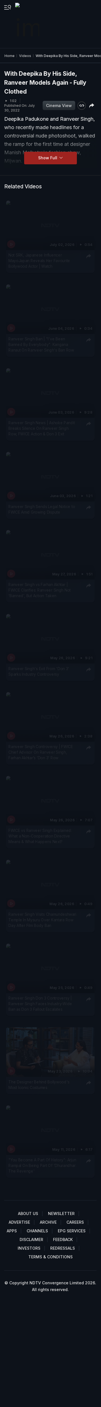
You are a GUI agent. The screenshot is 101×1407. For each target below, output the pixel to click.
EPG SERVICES (72, 1230)
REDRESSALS (62, 1248)
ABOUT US (28, 1213)
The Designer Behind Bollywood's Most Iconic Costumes (39, 1084)
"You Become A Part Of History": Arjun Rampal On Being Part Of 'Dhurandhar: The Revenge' (42, 1166)
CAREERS (75, 1222)
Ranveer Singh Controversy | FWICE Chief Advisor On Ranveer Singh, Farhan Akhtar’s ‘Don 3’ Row (40, 752)
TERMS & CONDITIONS (50, 1256)
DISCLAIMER (31, 1239)
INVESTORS (29, 1248)
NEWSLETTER (61, 1213)
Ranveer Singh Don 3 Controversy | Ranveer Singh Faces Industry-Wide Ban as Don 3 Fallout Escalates (40, 1004)
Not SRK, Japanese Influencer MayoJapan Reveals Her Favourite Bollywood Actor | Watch (39, 261)
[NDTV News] (27, 24)
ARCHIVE (48, 1222)
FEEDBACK (63, 1239)
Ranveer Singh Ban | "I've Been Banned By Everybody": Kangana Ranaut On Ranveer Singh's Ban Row (41, 345)
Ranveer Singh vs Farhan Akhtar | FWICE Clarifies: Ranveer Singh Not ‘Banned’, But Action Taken (39, 590)
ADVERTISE (19, 1222)
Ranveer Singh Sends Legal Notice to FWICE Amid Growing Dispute (41, 509)
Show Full (48, 157)
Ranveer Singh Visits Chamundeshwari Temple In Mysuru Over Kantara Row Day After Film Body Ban (42, 920)
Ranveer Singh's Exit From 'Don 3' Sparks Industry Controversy (38, 671)
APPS (12, 1230)
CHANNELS (37, 1230)
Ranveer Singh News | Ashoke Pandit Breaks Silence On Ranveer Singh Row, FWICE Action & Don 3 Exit (41, 428)
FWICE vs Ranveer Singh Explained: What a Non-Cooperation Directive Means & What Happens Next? (40, 836)
